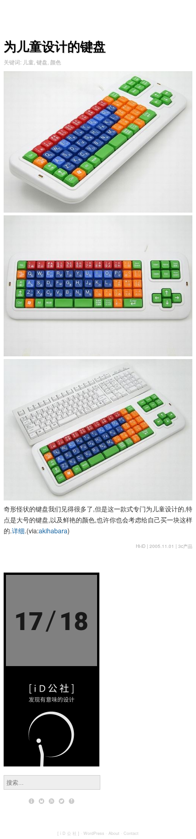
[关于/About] (31, 801)
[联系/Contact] (41, 801)
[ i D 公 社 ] (68, 833)
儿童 (28, 62)
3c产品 (185, 546)
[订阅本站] (51, 801)
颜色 (55, 62)
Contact (131, 833)
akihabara (53, 530)
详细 (18, 530)
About (113, 833)
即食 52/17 (51, 608)
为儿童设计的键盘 (55, 45)
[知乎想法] (71, 801)
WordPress (93, 833)
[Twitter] (61, 801)
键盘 (41, 62)
